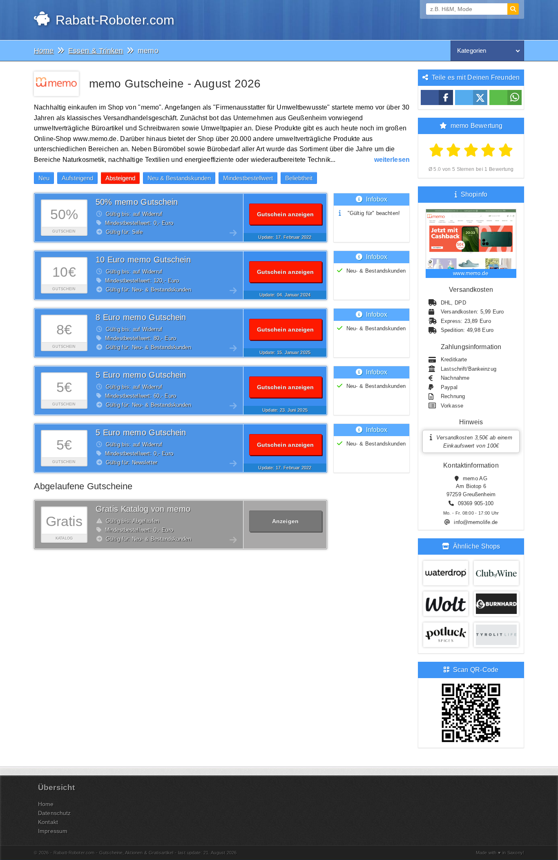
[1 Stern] (436, 150)
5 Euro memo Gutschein (141, 374)
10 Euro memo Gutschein (143, 259)
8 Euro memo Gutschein (141, 317)
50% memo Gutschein (137, 201)
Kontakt (48, 822)
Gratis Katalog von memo (143, 508)
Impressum (52, 831)
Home (46, 804)
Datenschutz (54, 813)
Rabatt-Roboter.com (112, 20)
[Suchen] (513, 9)
